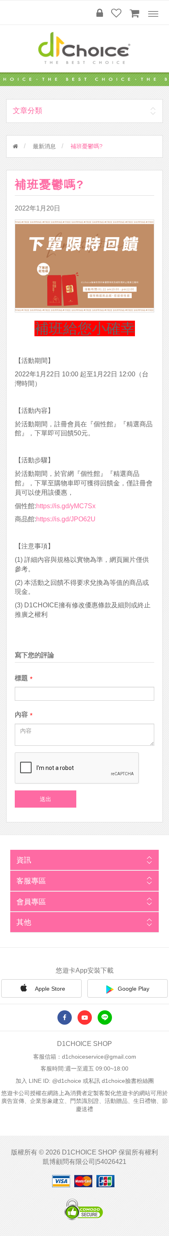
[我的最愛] (116, 13)
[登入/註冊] (99, 13)
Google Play (133, 988)
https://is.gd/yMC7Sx (66, 506)
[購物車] (134, 13)
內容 (21, 714)
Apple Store (49, 988)
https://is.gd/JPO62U (66, 519)
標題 (21, 678)
